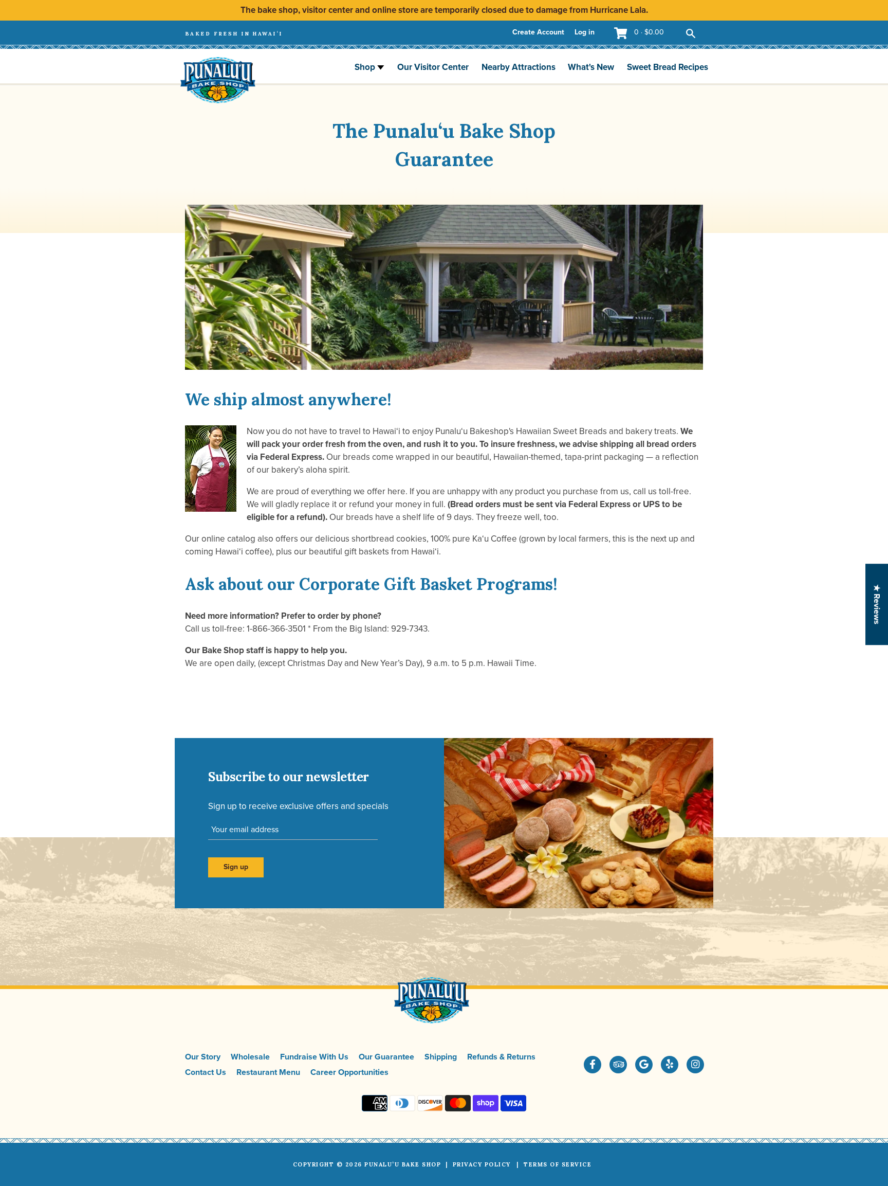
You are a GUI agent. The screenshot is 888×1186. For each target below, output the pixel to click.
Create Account (538, 32)
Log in (585, 32)
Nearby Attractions (519, 67)
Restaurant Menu (268, 1072)
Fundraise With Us (314, 1057)
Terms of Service (557, 1164)
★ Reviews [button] (877, 604)
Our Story (202, 1057)
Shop (366, 67)
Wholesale (250, 1057)
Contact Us (205, 1072)
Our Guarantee (386, 1057)
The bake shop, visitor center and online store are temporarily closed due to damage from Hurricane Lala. (444, 10)
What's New (591, 67)
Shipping (440, 1057)
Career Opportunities (349, 1072)
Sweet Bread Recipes (667, 67)
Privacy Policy (482, 1164)
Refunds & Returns (501, 1057)
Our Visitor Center (433, 67)
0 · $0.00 (649, 32)
